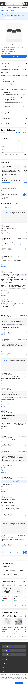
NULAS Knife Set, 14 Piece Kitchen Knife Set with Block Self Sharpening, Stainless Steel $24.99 (6, 626)
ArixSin (25, 106)
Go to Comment (6, 182)
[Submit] (2, 207)
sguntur (6, 315)
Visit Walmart (14, 56)
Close (19, 683)
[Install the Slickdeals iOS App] (14, 654)
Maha (5, 436)
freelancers (7, 238)
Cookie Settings (9, 683)
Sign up (5, 212)
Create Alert (9, 18)
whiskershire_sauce (9, 496)
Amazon (3, 602)
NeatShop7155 (8, 256)
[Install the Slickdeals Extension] (14, 646)
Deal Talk (13, 10)
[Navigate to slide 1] (11, 40)
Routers (21, 570)
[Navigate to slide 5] (16, 40)
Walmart (3, 69)
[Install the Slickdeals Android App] (14, 650)
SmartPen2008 (8, 225)
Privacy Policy (4, 678)
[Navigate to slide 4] (15, 40)
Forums (8, 10)
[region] (14, 679)
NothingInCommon (9, 271)
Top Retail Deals (16, 7)
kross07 (6, 300)
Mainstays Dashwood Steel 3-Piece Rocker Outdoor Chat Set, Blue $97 (18, 626)
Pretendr (6, 388)
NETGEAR (6, 574)
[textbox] (12, 194)
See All (24, 581)
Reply (9, 233)
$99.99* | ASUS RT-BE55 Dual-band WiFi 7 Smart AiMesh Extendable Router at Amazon (7, 595)
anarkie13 (8, 166)
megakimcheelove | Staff (21, 89)
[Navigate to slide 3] (14, 40)
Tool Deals (24, 7)
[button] (6, 45)
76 (4, 44)
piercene (6, 339)
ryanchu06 (7, 373)
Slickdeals (3, 10)
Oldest (17, 203)
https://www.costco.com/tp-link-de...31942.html (12, 245)
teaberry (6, 451)
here (22, 102)
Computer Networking (9, 570)
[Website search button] (23, 4)
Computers (6, 566)
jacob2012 (7, 477)
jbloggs (6, 411)
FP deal (23, 94)
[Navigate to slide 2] (12, 40)
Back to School (8, 7)
